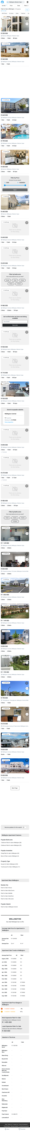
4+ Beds (19, 283)
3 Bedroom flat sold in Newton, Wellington (15, 35)
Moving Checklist (14, 1126)
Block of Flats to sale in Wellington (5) (10, 856)
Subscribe (15, 325)
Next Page (15, 788)
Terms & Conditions (23, 1124)
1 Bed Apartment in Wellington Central (15, 726)
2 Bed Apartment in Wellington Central (15, 545)
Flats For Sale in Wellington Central (9, 906)
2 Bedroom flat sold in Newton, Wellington (15, 169)
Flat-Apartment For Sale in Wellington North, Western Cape (15, 349)
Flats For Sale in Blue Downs (7, 890)
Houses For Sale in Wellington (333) (9, 864)
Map (27, 9)
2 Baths (15, 517)
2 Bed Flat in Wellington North (15, 571)
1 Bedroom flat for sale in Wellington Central (15, 61)
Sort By (3, 5)
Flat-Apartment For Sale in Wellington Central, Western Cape (15, 239)
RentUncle (2, 2)
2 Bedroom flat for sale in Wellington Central (15, 401)
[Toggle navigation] (27, 2)
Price (11, 5)
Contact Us (15, 1124)
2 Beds (22, 280)
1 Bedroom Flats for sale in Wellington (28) (11, 842)
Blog (6, 1124)
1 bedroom (23, 13)
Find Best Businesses (24, 1126)
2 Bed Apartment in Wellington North (15, 622)
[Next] (27, 23)
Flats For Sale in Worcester (7, 898)
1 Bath (7, 517)
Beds (18, 5)
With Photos (4, 13)
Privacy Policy (7, 1126)
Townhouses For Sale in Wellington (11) (10, 866)
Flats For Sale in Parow (6, 887)
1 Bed (15, 280)
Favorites (23, 1129)
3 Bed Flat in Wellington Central (15, 700)
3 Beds (11, 283)
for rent (4, 10)
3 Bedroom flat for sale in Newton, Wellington (15, 214)
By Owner (11, 13)
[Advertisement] (15, 82)
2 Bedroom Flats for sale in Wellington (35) (11, 845)
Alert (8, 1129)
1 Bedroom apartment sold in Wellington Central (15, 143)
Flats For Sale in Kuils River (7, 896)
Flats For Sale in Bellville (6, 893)
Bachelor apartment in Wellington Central (15, 752)
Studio (17, 13)
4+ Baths (15, 521)
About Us (10, 1124)
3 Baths (23, 517)
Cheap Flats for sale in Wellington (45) (10, 853)
